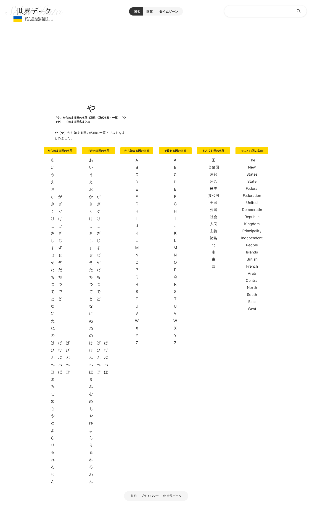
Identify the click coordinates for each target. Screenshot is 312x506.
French (252, 266)
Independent (252, 238)
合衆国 (213, 167)
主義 (213, 231)
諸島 (213, 238)
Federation (252, 195)
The (252, 160)
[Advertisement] (156, 57)
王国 (213, 202)
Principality (252, 231)
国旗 (149, 11)
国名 (137, 11)
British (252, 259)
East (252, 301)
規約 (134, 496)
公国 (213, 209)
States (251, 174)
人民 (213, 223)
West (252, 308)
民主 (213, 188)
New (252, 167)
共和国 (213, 195)
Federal (252, 188)
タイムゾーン (168, 11)
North (252, 287)
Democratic (252, 209)
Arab (252, 273)
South (252, 294)
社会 (213, 216)
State (251, 181)
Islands (252, 252)
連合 (213, 181)
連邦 (213, 174)
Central (252, 280)
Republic (252, 216)
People (252, 245)
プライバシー (150, 496)
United (252, 202)
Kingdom (252, 223)
